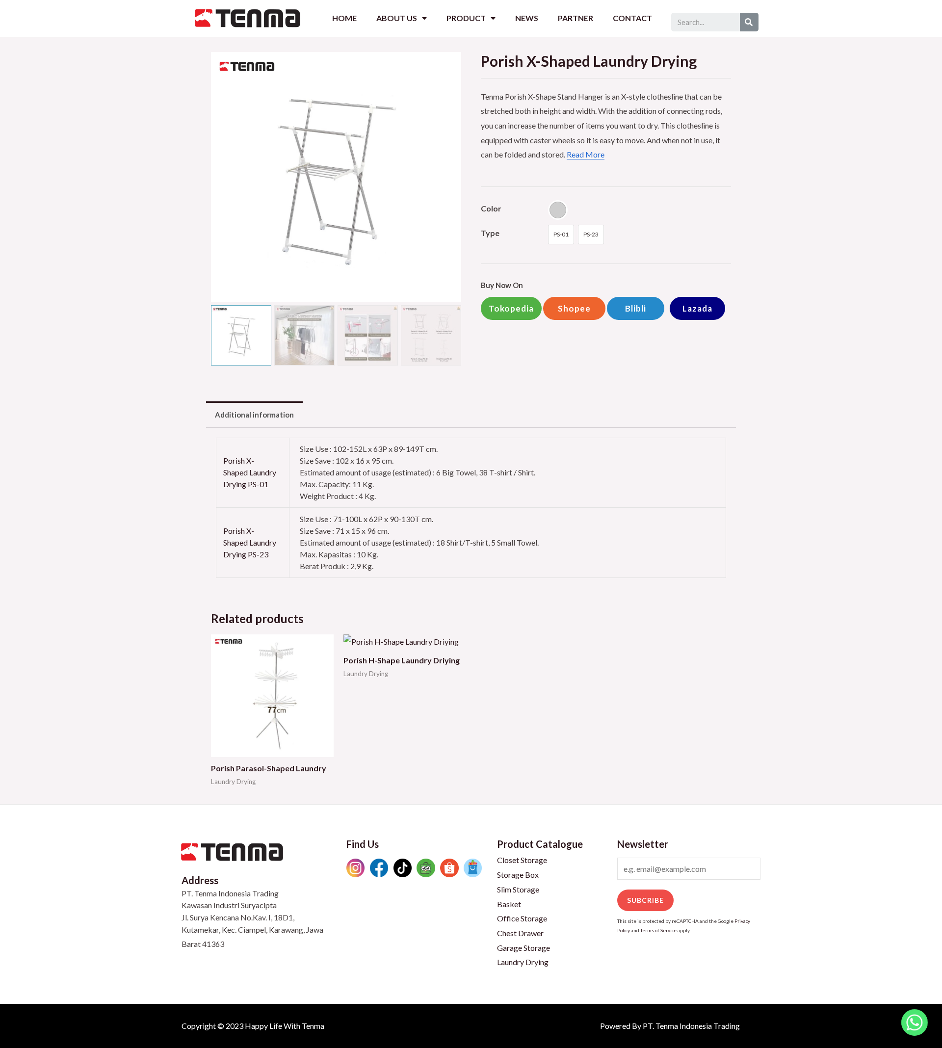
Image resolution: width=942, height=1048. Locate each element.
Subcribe (645, 900)
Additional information (254, 414)
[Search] (749, 22)
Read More (585, 154)
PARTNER (575, 18)
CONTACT (632, 18)
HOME (344, 18)
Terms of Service (658, 930)
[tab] (254, 414)
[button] (511, 308)
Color (491, 208)
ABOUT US (396, 18)
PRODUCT (466, 18)
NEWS (526, 18)
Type (490, 232)
